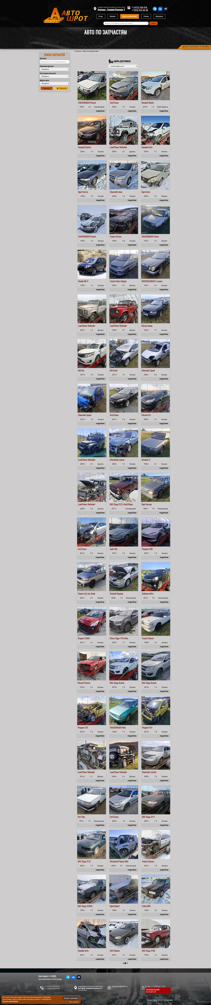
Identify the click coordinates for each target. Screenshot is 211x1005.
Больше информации (10, 1001)
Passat (93, 102)
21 (149, 459)
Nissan (144, 325)
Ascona (149, 504)
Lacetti (153, 772)
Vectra (85, 191)
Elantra (88, 147)
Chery (112, 638)
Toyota (112, 236)
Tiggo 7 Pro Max (121, 638)
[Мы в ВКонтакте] (160, 11)
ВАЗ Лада (114, 504)
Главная (78, 51)
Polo (124, 727)
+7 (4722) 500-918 (51, 986)
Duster (151, 102)
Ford (111, 102)
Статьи (146, 16)
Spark (152, 370)
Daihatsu (145, 593)
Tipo (83, 816)
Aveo (120, 191)
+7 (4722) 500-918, (139, 7)
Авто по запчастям (130, 16)
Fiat (79, 816)
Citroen (145, 415)
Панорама (82, 990)
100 (115, 549)
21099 (89, 906)
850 (148, 906)
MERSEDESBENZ (148, 281)
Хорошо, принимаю (71, 998)
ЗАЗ (111, 950)
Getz (151, 147)
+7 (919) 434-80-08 (140, 10)
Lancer (122, 459)
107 (86, 727)
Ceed (115, 370)
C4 (149, 415)
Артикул (43, 58)
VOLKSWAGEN (84, 102)
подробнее (100, 111)
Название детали (46, 66)
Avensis (151, 861)
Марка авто (44, 80)
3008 (87, 638)
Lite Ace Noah (89, 593)
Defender (123, 147)
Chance (117, 950)
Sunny (150, 325)
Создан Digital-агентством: (160, 1000)
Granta (121, 682)
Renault (145, 102)
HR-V (86, 281)
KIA (79, 370)
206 (151, 549)
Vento (156, 236)
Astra (148, 191)
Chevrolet (114, 191)
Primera (87, 682)
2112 (89, 861)
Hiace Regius (121, 281)
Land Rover (114, 147)
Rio (82, 370)
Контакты (159, 16)
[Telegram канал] (155, 11)
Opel (80, 191)
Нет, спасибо (73, 1002)
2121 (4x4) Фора (126, 504)
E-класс (159, 281)
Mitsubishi (114, 459)
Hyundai (81, 147)
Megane (120, 593)
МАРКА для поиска (122, 61)
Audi (111, 549)
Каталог (113, 16)
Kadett (117, 906)
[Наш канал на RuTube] (166, 11)
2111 (153, 816)
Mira (151, 593)
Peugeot (145, 549)
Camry (118, 236)
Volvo (144, 906)
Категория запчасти (48, 73)
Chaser (151, 638)
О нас (101, 16)
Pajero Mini (123, 861)
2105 (153, 950)
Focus (116, 102)
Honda (80, 281)
